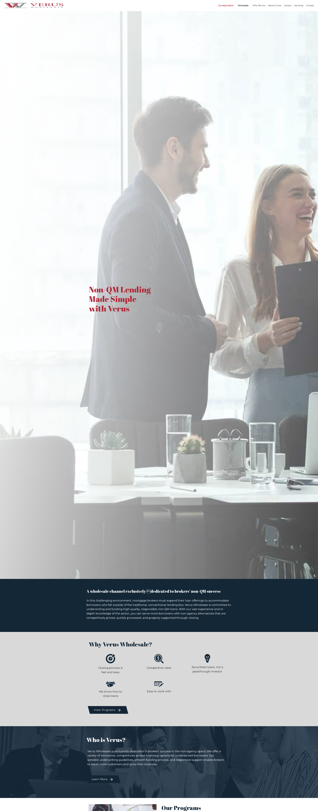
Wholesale (243, 5)
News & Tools (274, 5)
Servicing (298, 5)
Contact (310, 5)
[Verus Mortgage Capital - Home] (18, 5)
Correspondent (226, 5)
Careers (288, 5)
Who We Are (259, 5)
